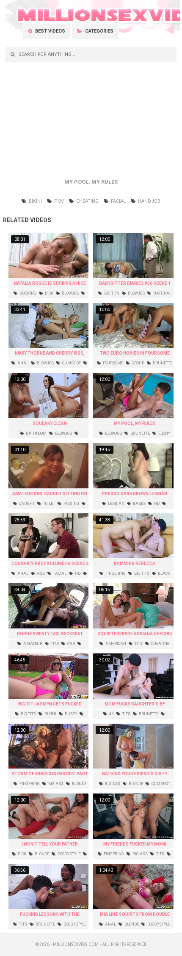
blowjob (70, 293)
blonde (78, 784)
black (163, 573)
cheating (87, 201)
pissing (71, 503)
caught (26, 503)
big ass (55, 784)
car (70, 644)
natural (161, 293)
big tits (111, 293)
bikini (35, 201)
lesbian (115, 503)
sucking (27, 293)
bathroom (36, 433)
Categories (98, 31)
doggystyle (68, 854)
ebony (163, 433)
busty (70, 714)
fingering (115, 573)
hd (156, 503)
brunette (162, 363)
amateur (32, 644)
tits (54, 644)
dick (48, 293)
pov (58, 201)
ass (40, 573)
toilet (48, 503)
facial (118, 201)
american (115, 644)
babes (139, 503)
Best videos (49, 31)
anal (22, 363)
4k (111, 714)
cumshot (71, 363)
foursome (112, 363)
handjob (148, 201)
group (137, 363)
